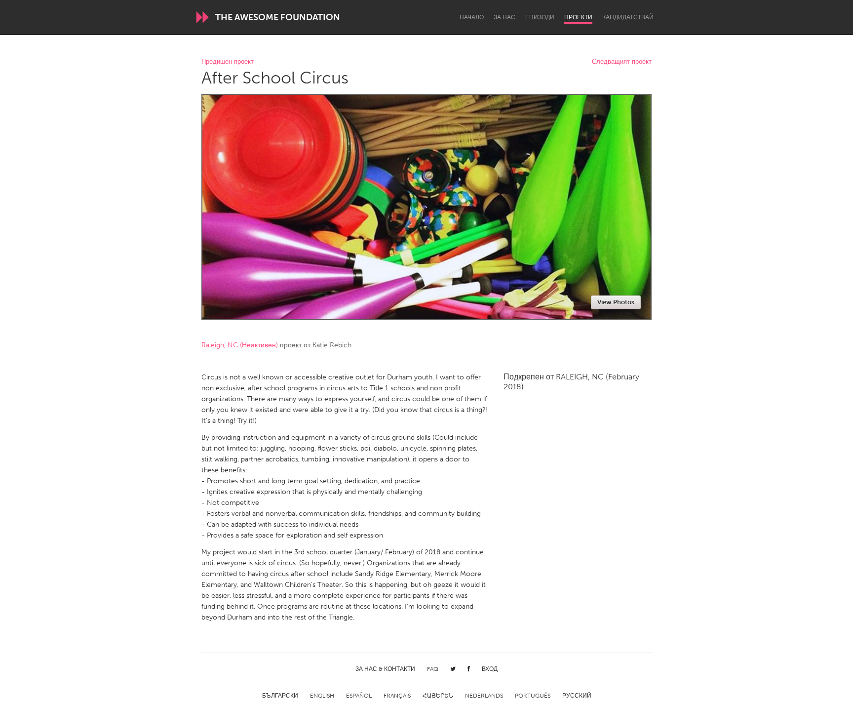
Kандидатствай (628, 17)
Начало (472, 17)
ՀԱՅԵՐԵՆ (438, 695)
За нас (504, 17)
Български (280, 695)
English (322, 695)
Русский (576, 695)
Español (359, 695)
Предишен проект (227, 62)
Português (532, 695)
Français (397, 695)
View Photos (615, 302)
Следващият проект (622, 62)
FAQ (432, 668)
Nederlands (484, 695)
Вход (490, 668)
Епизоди (539, 17)
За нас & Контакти (385, 668)
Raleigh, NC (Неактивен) (239, 345)
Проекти (578, 17)
